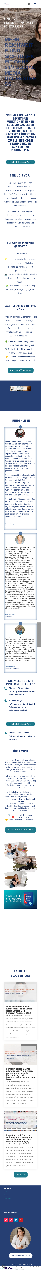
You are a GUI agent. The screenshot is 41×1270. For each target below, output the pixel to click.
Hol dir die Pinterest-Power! (20, 162)
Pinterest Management (19, 732)
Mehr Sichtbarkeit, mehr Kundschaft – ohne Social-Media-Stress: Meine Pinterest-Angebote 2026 (19, 1009)
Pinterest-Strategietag (19, 688)
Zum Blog (20, 1175)
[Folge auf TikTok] (6, 1220)
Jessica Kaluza (14, 1015)
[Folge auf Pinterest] (21, 1220)
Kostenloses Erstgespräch (20, 370)
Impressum (7, 1195)
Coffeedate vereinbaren (20, 1255)
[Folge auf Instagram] (11, 1220)
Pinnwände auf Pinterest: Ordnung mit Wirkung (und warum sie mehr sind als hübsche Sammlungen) (19, 1138)
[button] (4, 1266)
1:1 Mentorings (15, 700)
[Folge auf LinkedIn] (16, 1220)
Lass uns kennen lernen (20, 830)
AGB (5, 1191)
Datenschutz (7, 1199)
